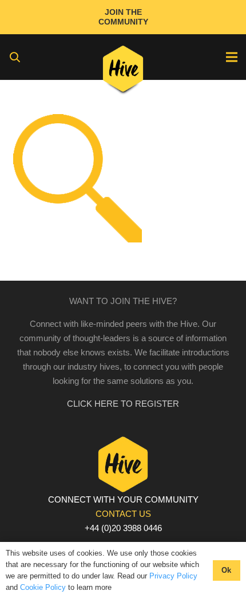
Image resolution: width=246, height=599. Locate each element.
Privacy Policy (173, 576)
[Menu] (231, 57)
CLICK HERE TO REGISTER (123, 403)
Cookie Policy (43, 587)
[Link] (123, 71)
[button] (14, 57)
